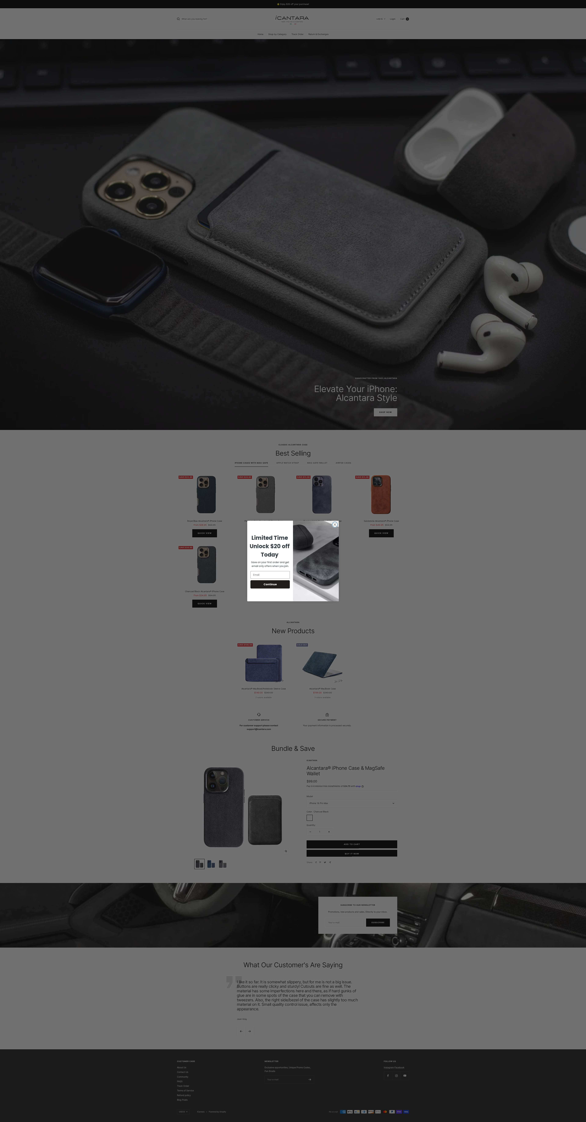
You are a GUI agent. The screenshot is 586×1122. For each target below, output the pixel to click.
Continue (270, 584)
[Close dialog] (335, 524)
